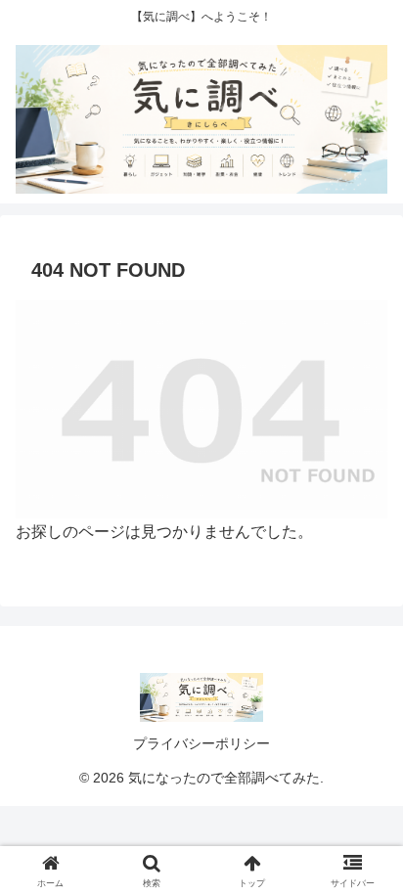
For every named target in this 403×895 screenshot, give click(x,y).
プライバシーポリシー (201, 743)
